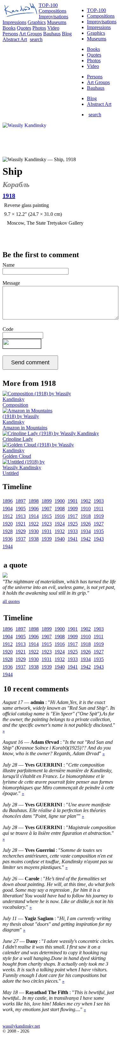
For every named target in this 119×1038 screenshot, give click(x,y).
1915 (47, 516)
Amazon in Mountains (25, 427)
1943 (99, 539)
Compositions (101, 16)
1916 (60, 516)
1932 (60, 531)
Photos (94, 60)
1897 (21, 501)
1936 (8, 539)
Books (93, 49)
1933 (73, 531)
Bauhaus (95, 88)
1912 (8, 516)
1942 (86, 539)
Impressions (99, 27)
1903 (99, 501)
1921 (21, 523)
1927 (99, 523)
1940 (60, 539)
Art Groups (98, 82)
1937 (21, 539)
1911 (98, 508)
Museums (96, 38)
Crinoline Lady (18, 439)
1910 (86, 508)
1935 (99, 531)
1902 (86, 501)
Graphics (96, 33)
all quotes (11, 601)
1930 (34, 531)
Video (93, 66)
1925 (73, 523)
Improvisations (101, 21)
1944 (8, 546)
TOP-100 (96, 10)
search (95, 114)
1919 (99, 516)
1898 (34, 501)
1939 (47, 539)
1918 (86, 516)
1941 (73, 539)
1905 (21, 508)
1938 (34, 539)
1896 (8, 501)
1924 (60, 523)
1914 (34, 516)
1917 (73, 516)
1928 (8, 531)
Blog (92, 98)
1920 (8, 523)
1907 (47, 508)
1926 (86, 523)
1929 (21, 531)
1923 (47, 523)
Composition (15, 405)
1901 (73, 501)
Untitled (11, 473)
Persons (94, 76)
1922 (34, 523)
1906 (34, 508)
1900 (60, 501)
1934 (86, 531)
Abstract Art (99, 104)
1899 (47, 501)
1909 (73, 508)
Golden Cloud (17, 456)
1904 (8, 508)
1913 (21, 516)
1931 (47, 531)
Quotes (94, 55)
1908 (60, 508)
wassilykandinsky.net (21, 1026)
